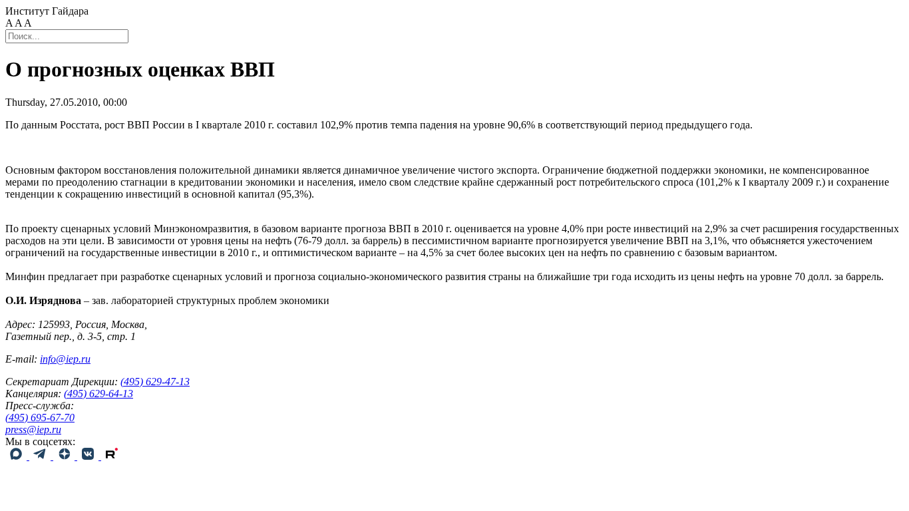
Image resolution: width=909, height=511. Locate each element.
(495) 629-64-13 (98, 393)
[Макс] (17, 456)
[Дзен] (65, 456)
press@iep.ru (33, 429)
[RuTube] (111, 456)
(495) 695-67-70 (40, 417)
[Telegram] (41, 456)
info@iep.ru (65, 359)
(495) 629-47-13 (155, 381)
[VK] (89, 456)
